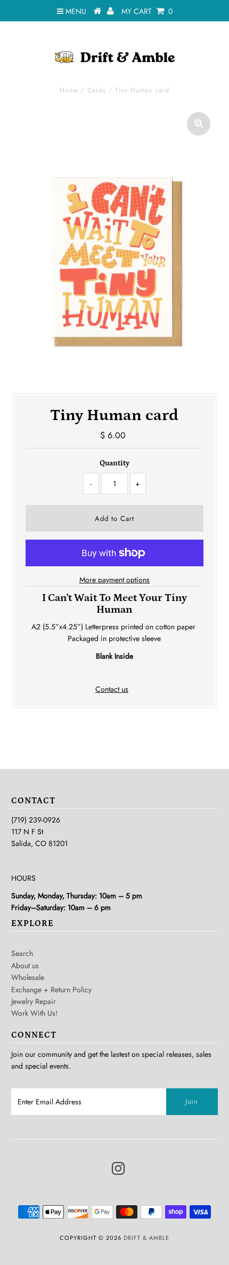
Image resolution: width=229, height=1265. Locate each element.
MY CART (147, 11)
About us (25, 965)
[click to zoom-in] (198, 124)
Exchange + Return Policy (51, 989)
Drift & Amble (146, 1238)
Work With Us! (34, 1013)
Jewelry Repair (33, 1001)
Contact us (111, 689)
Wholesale (27, 977)
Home (69, 90)
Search (22, 953)
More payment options (114, 579)
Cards (96, 90)
